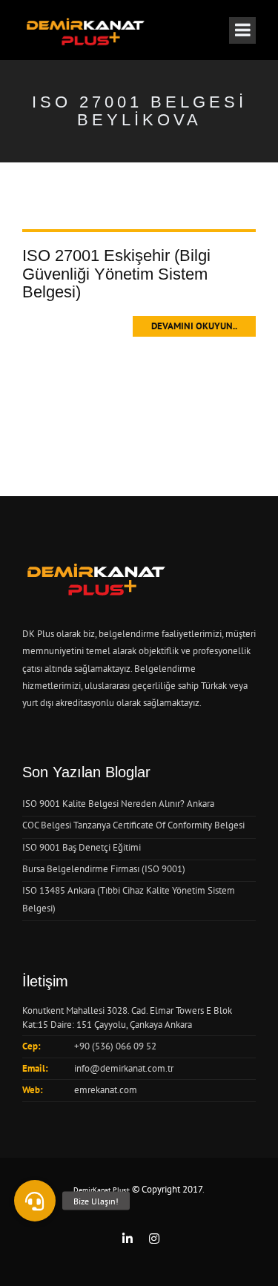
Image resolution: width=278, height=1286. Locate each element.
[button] (35, 1200)
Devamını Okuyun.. (194, 326)
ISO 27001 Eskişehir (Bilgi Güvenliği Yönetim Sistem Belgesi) (116, 273)
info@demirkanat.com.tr (123, 1068)
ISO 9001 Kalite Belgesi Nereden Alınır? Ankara (118, 803)
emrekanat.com (105, 1090)
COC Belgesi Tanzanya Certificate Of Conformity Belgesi (133, 825)
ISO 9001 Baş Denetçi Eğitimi (81, 847)
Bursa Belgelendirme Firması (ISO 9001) (103, 869)
